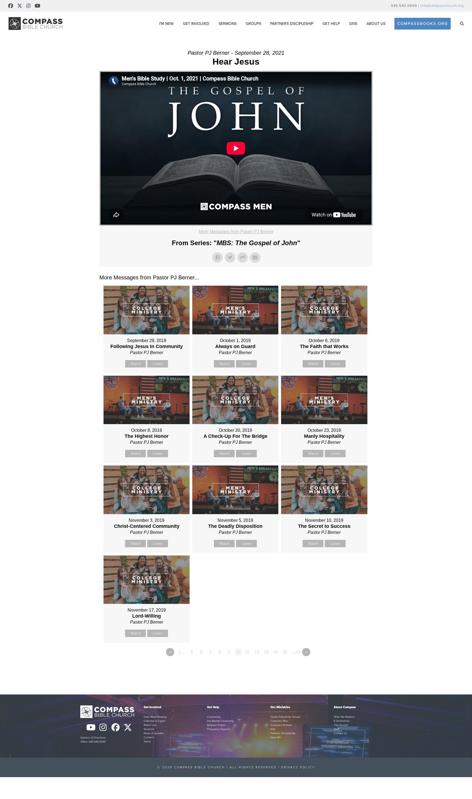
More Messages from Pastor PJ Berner (236, 231)
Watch (136, 364)
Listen (158, 364)
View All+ (275, 737)
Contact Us (340, 733)
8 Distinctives (342, 721)
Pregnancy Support (218, 729)
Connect (149, 737)
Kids (273, 729)
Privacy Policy (298, 767)
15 (284, 652)
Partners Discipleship (283, 733)
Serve (147, 741)
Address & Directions (93, 737)
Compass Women (281, 725)
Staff (336, 729)
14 (275, 652)
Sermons (149, 729)
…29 (296, 652)
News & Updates (154, 733)
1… (181, 652)
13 (266, 652)
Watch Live (150, 725)
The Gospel (341, 725)
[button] (462, 23)
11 (247, 652)
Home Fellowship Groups (285, 717)
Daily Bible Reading (155, 717)
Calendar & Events (155, 721)
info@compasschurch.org (442, 6)
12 (257, 652)
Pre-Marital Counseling (220, 721)
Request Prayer (216, 725)
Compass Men (279, 721)
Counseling (213, 717)
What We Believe (344, 717)
